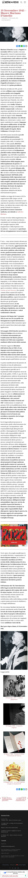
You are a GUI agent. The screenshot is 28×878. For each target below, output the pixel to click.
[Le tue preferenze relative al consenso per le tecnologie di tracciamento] (25, 875)
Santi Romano (11, 290)
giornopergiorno (6, 20)
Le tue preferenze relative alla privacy (15, 872)
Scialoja (3, 290)
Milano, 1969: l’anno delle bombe (9, 827)
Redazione (4, 18)
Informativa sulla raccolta (10, 876)
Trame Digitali (22, 864)
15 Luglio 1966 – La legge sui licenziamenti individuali (12, 824)
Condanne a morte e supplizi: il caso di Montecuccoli (11, 831)
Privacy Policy (6, 864)
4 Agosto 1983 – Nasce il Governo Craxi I (11, 820)
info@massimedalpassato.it (8, 846)
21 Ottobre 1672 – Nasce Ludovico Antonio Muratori (11, 835)
